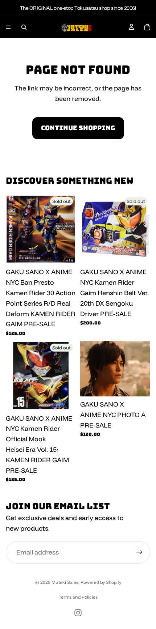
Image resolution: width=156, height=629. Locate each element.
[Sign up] (139, 552)
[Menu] (8, 27)
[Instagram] (78, 612)
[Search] (24, 27)
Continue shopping (78, 128)
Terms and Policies (78, 597)
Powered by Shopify (101, 582)
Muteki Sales (65, 582)
